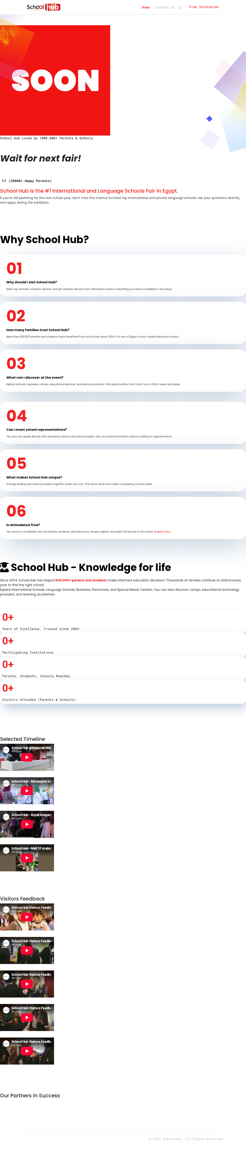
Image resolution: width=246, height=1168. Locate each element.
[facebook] (25, 1138)
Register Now (162, 531)
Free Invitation (204, 7)
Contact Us (165, 7)
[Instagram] (34, 1138)
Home (146, 7)
